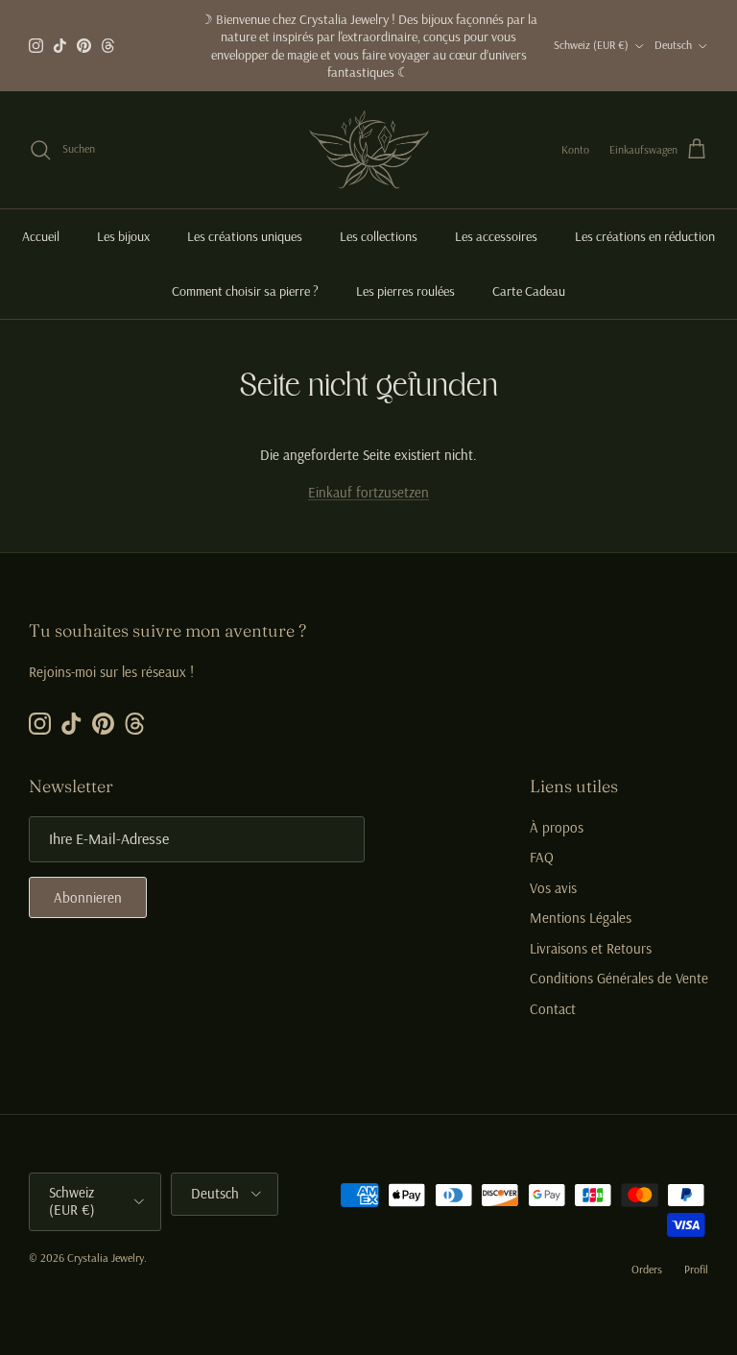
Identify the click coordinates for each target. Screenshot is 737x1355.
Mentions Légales (580, 917)
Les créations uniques (244, 236)
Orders (646, 1269)
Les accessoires (496, 236)
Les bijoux (123, 236)
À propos (556, 827)
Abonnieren (88, 897)
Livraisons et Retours (591, 948)
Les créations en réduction (645, 236)
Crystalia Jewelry (105, 1257)
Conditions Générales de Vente (619, 978)
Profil (696, 1269)
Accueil (40, 236)
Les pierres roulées (405, 291)
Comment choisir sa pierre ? (245, 291)
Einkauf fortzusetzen (368, 492)
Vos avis (553, 888)
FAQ (542, 857)
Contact (553, 1009)
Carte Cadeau (528, 291)
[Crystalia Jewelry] (369, 149)
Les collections (378, 236)
